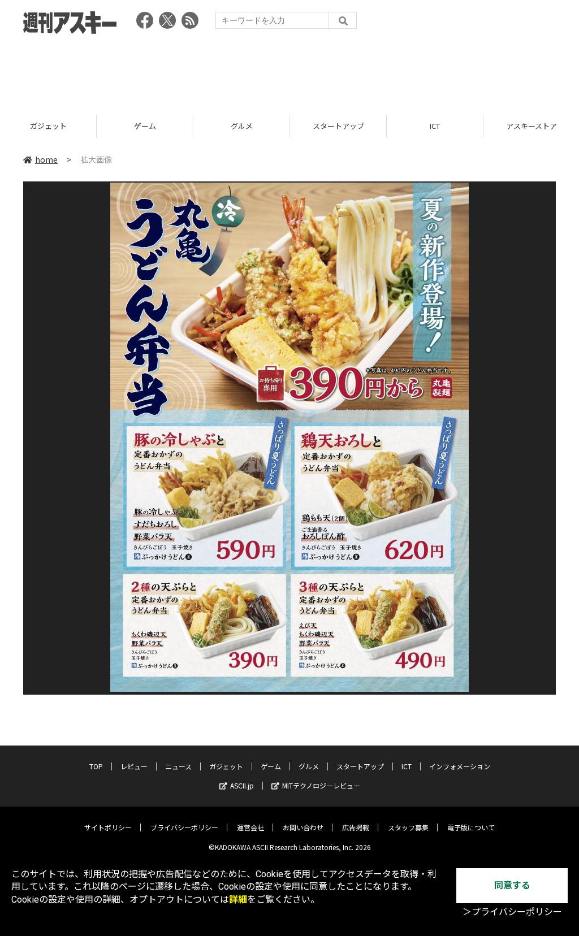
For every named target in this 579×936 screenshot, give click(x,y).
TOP (96, 766)
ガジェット (226, 766)
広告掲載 (355, 827)
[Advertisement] (289, 70)
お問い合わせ (303, 827)
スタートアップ (241, 125)
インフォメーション (459, 766)
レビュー (134, 766)
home (46, 159)
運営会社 (250, 827)
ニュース (178, 766)
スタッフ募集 (408, 827)
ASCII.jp (242, 785)
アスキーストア (434, 125)
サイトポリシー (108, 827)
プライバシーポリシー (184, 827)
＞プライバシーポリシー (512, 912)
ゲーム (48, 125)
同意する (512, 885)
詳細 (238, 899)
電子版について (471, 827)
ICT (338, 125)
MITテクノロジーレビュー (321, 785)
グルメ (145, 125)
